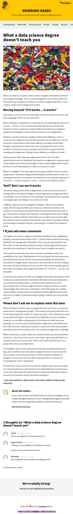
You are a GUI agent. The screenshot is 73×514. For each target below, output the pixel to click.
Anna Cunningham (16, 44)
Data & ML (21, 24)
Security (64, 24)
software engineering (55, 380)
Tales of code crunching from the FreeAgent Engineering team (36, 15)
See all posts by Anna (21, 406)
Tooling (55, 24)
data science (28, 380)
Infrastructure (35, 24)
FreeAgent (42, 506)
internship (40, 380)
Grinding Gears (36, 10)
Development (9, 24)
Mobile (46, 24)
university (7, 383)
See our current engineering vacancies (36, 488)
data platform (16, 380)
